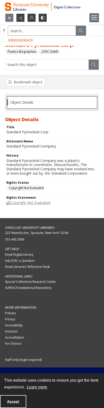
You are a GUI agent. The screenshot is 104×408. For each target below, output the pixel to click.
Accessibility (13, 325)
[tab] (52, 102)
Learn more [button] (37, 387)
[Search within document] (94, 65)
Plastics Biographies (22, 51)
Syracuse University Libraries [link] (30, 227)
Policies (10, 313)
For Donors (13, 343)
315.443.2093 (14, 239)
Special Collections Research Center (30, 282)
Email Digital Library (19, 254)
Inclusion (11, 331)
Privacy (10, 319)
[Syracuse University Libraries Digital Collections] (52, 7)
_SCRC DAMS (49, 51)
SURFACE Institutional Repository (28, 288)
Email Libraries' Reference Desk (27, 267)
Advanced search (20, 40)
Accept (13, 401)
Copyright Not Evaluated (26, 188)
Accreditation (14, 337)
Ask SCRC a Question (20, 260)
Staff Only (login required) (23, 360)
